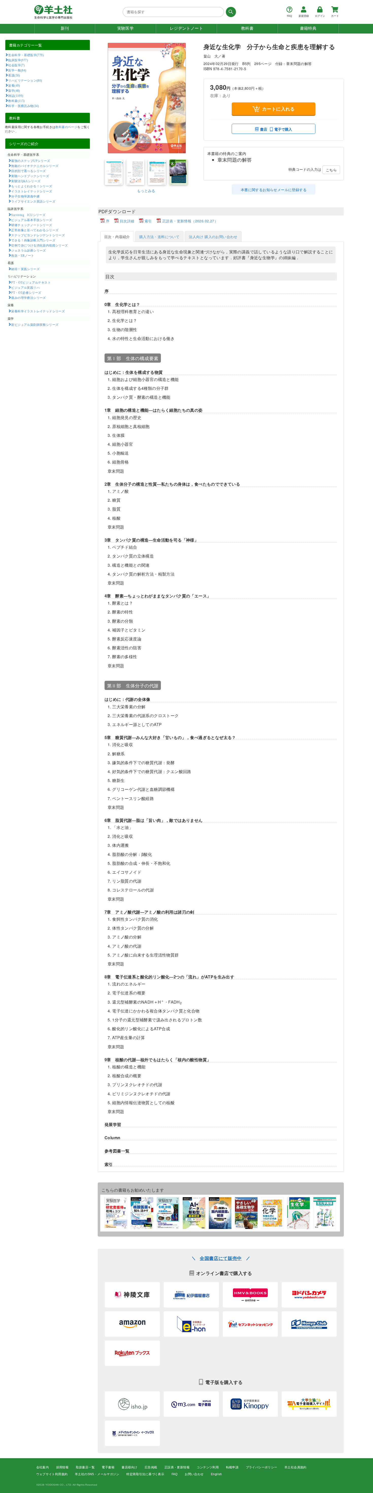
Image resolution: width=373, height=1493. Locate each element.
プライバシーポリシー (261, 1467)
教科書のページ (66, 127)
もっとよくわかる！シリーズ (31, 186)
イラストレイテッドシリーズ (31, 191)
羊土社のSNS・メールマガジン (97, 1474)
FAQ (175, 1474)
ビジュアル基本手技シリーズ (31, 219)
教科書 (247, 28)
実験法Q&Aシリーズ (25, 180)
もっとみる (146, 190)
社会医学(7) (16, 65)
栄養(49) (14, 85)
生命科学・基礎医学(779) (26, 54)
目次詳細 (127, 220)
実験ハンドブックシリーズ (30, 175)
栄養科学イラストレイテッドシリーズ (38, 311)
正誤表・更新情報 (177, 1467)
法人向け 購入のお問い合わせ (213, 236)
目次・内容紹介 (117, 236)
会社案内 (42, 1467)
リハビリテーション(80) (25, 80)
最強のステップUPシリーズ (30, 160)
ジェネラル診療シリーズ (28, 250)
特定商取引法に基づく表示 (145, 1474)
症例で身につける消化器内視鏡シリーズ (39, 245)
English (216, 1474)
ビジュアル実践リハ (25, 287)
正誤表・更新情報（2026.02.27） (190, 220)
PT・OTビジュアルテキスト (31, 282)
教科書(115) (16, 100)
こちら (331, 169)
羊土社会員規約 (295, 1467)
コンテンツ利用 (208, 1467)
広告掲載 (151, 1467)
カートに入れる (278, 108)
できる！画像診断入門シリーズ (33, 240)
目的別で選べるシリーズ (28, 170)
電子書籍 (108, 1467)
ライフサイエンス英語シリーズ (33, 201)
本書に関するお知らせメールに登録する (274, 189)
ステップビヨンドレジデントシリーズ (38, 235)
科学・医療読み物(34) (23, 105)
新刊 (65, 28)
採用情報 (62, 1467)
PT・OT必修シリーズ (26, 292)
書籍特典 (308, 28)
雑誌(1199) (15, 95)
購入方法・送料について (159, 236)
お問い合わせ (194, 1474)
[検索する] (230, 12)
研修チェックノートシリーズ (31, 224)
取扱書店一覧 (85, 1467)
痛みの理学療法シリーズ (28, 297)
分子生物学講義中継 (25, 196)
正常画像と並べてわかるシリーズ (34, 230)
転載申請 (232, 1467)
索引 (148, 220)
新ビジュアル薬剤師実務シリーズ (34, 324)
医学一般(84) (17, 70)
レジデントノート (186, 28)
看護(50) (14, 75)
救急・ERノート (22, 255)
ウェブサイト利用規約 (52, 1474)
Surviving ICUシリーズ (28, 214)
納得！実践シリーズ (25, 268)
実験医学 (125, 28)
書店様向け (129, 1467)
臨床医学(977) (18, 59)
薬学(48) (14, 90)
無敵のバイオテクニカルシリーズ (34, 165)
